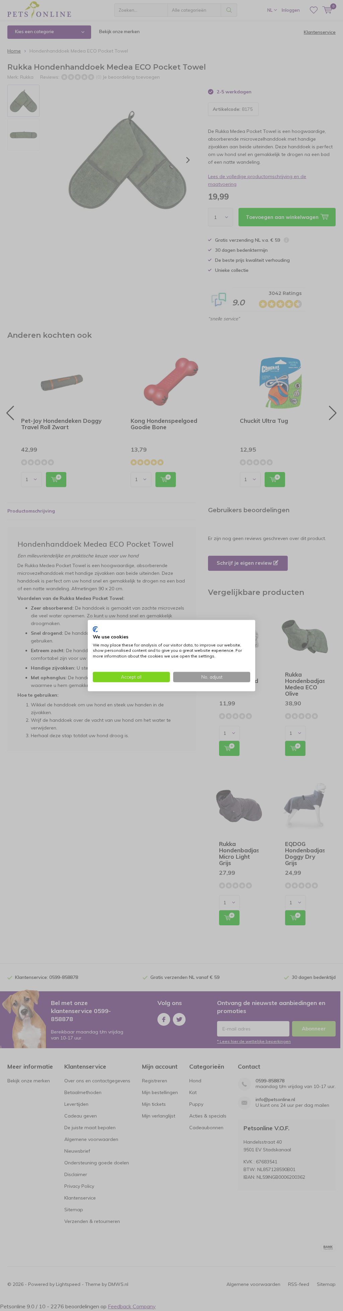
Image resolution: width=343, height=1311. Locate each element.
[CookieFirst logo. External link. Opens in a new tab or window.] (95, 629)
